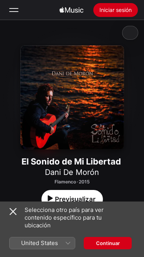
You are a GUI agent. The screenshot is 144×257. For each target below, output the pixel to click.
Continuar (108, 243)
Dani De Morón (72, 172)
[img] (71, 10)
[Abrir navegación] (13, 10)
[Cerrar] (13, 211)
